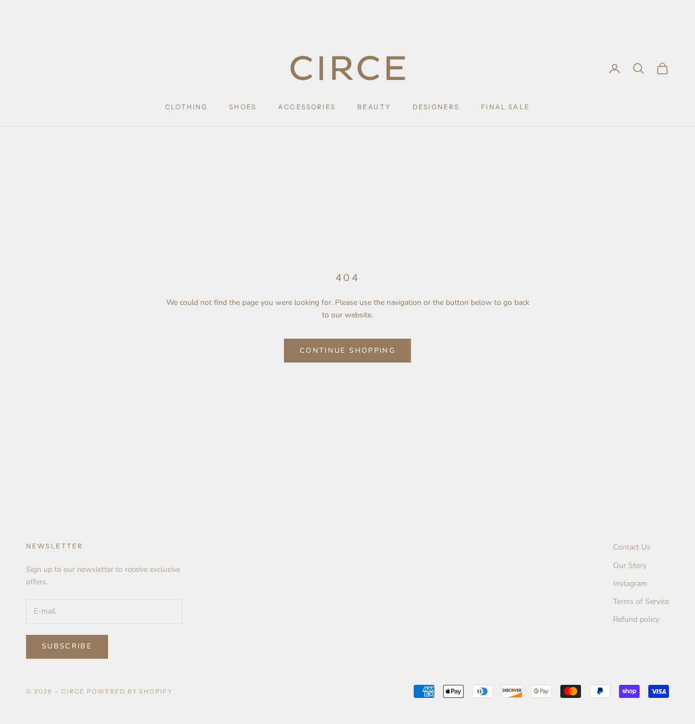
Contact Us (631, 547)
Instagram (630, 583)
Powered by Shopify (130, 691)
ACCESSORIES (307, 107)
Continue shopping (347, 350)
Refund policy (636, 619)
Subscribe (67, 646)
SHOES (242, 107)
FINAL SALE (505, 107)
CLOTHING (186, 107)
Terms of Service (641, 601)
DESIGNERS (436, 107)
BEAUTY (374, 107)
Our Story (630, 565)
